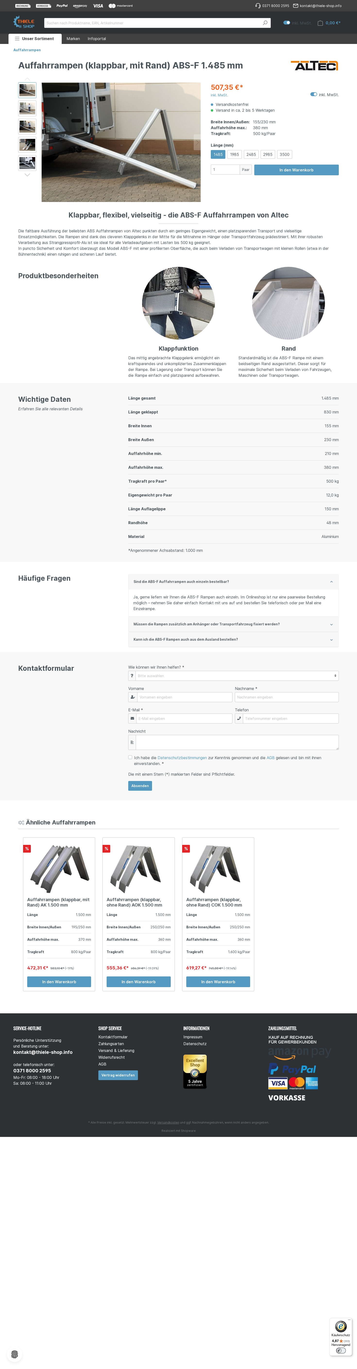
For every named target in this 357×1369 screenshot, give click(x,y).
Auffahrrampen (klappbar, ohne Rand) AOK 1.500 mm (134, 902)
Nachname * (246, 688)
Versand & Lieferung (116, 1050)
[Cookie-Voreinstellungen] (14, 1354)
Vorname (136, 688)
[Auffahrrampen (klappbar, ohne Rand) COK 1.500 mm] (218, 869)
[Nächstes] (197, 142)
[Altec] (314, 66)
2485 (251, 154)
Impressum (192, 1036)
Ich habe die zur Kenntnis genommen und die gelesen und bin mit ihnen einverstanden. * (227, 760)
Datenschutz (195, 1043)
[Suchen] (265, 23)
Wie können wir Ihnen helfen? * (156, 667)
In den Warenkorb (297, 170)
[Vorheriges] (45, 142)
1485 (218, 154)
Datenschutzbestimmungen (182, 757)
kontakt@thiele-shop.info (43, 1052)
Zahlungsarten (111, 1043)
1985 (234, 154)
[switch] (341, 1350)
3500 (284, 154)
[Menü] (349, 1321)
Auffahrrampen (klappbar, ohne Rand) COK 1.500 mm (214, 902)
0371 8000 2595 (32, 1071)
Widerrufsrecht (111, 1057)
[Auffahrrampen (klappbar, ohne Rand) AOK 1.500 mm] (138, 869)
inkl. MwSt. (297, 23)
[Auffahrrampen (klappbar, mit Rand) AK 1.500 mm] (59, 869)
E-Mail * (135, 709)
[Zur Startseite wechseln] (23, 22)
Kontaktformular (113, 1036)
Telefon (242, 709)
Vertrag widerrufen (118, 1075)
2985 (267, 154)
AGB (271, 757)
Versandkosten (168, 1122)
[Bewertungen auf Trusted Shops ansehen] (197, 1071)
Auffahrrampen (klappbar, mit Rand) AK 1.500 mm (58, 902)
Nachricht (137, 731)
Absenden (140, 786)
